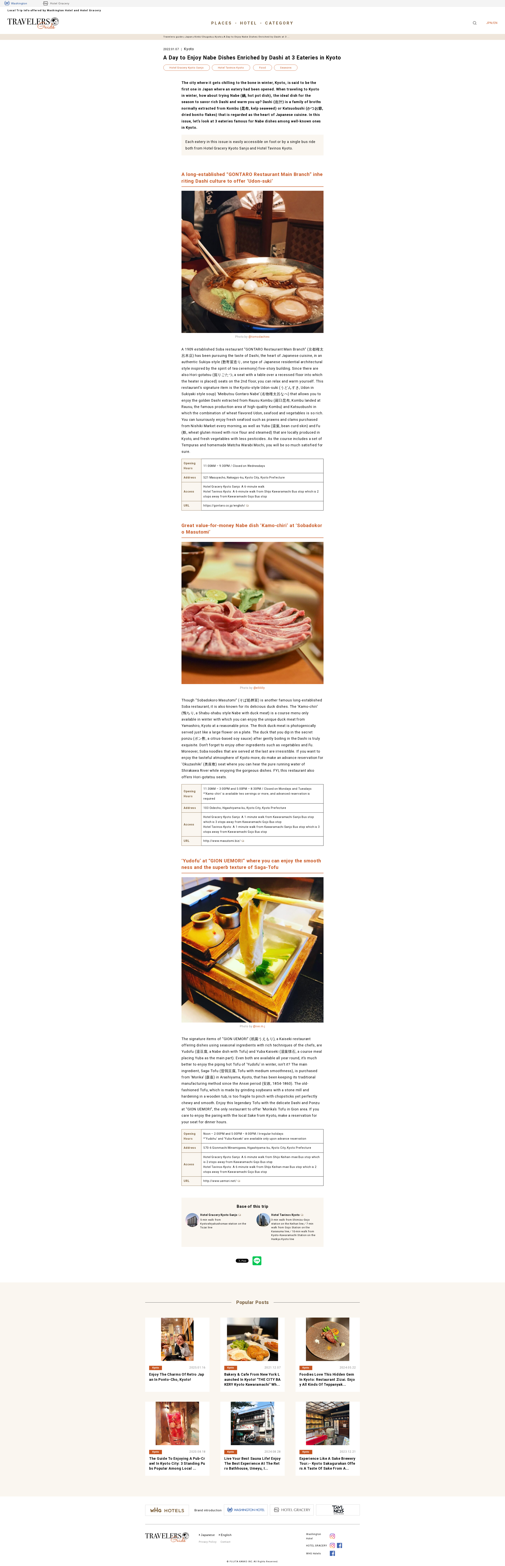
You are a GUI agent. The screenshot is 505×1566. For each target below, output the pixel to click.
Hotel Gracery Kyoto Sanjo (186, 67)
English (226, 1535)
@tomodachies (259, 336)
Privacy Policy (208, 1541)
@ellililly (259, 687)
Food (262, 67)
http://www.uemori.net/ (220, 1180)
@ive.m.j (259, 1026)
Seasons (285, 67)
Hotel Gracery (59, 3)
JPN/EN (491, 23)
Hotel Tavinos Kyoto (231, 67)
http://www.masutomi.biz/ (222, 840)
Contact (226, 1541)
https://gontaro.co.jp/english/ (224, 505)
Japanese (208, 1535)
